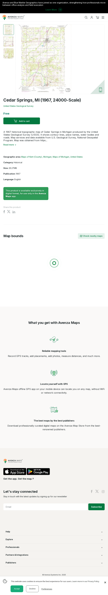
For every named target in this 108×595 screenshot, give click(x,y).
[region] (54, 263)
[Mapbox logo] (10, 283)
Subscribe (96, 506)
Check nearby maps (93, 236)
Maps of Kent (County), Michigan (36, 157)
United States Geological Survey (18, 106)
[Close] (105, 581)
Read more (8, 144)
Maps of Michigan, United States (68, 157)
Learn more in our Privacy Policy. (85, 581)
